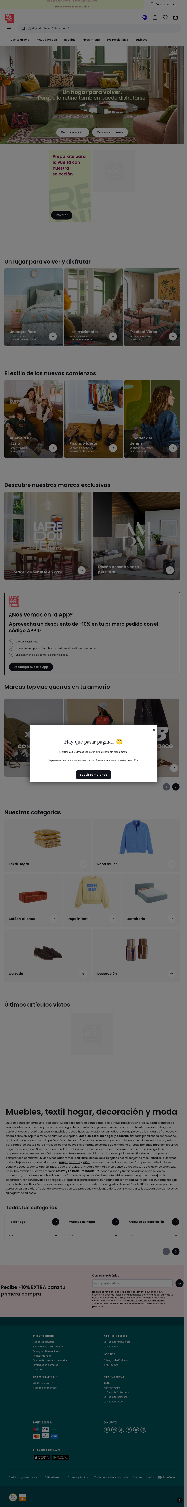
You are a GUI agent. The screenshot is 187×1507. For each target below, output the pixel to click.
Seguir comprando (93, 775)
